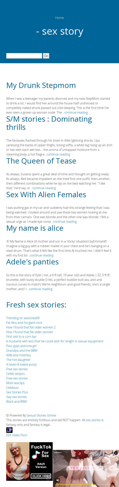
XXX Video (13, 435)
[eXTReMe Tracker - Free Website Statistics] (9, 429)
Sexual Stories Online (41, 415)
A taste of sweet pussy (21, 364)
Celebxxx (12, 387)
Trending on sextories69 (23, 318)
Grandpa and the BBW (21, 350)
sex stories (93, 420)
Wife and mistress (18, 355)
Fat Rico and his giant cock (24, 323)
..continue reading (75, 112)
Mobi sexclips (15, 383)
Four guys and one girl (21, 346)
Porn (24, 435)
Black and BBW (16, 401)
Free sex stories (17, 369)
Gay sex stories (16, 397)
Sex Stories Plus (17, 392)
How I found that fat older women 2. (31, 327)
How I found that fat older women (29, 332)
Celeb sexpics (15, 374)
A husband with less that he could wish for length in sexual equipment (54, 341)
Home (59, 18)
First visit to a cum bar (21, 336)
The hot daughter (18, 360)
